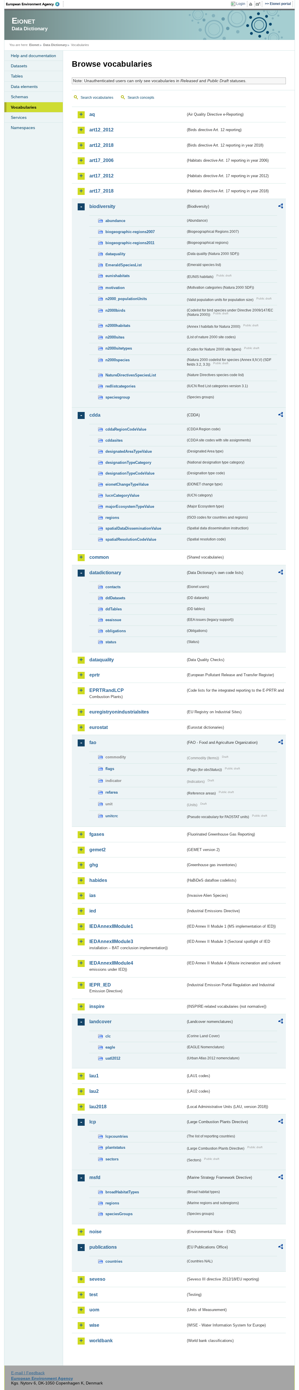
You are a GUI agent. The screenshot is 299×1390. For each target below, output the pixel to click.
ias (92, 895)
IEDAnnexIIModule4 (111, 963)
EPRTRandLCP (106, 690)
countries (113, 1261)
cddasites (114, 440)
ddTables (113, 609)
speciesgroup (117, 397)
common (99, 557)
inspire (97, 1006)
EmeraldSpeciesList (123, 265)
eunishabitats (117, 276)
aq (92, 114)
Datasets (19, 66)
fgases (96, 834)
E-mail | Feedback (28, 1372)
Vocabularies (23, 107)
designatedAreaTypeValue (128, 451)
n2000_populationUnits (126, 299)
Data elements (24, 86)
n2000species (117, 360)
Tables (17, 76)
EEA (34, 4)
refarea (111, 792)
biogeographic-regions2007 (130, 232)
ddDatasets (115, 598)
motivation (115, 288)
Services (19, 117)
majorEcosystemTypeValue (129, 506)
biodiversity (102, 206)
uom (94, 1309)
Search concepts (141, 97)
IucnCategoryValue (122, 495)
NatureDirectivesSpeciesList (130, 375)
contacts (113, 587)
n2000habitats (117, 325)
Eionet (34, 45)
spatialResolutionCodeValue (130, 539)
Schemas (19, 96)
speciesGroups (119, 1214)
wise (94, 1325)
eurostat (98, 727)
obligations (115, 631)
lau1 (94, 1075)
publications (103, 1247)
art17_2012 (101, 175)
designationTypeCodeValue (129, 473)
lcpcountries (116, 1136)
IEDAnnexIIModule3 (111, 941)
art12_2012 (101, 129)
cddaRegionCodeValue (125, 429)
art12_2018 (101, 145)
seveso (97, 1279)
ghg (93, 864)
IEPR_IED (100, 984)
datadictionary (105, 572)
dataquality (115, 254)
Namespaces (23, 127)
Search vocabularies (97, 97)
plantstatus (115, 1147)
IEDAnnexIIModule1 (111, 926)
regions (112, 517)
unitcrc (111, 816)
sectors (112, 1159)
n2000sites (114, 337)
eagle (110, 1047)
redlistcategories (120, 386)
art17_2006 (101, 160)
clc (108, 1036)
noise (95, 1231)
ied (92, 910)
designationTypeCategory (128, 462)
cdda (94, 415)
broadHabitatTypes (122, 1192)
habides (98, 880)
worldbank (101, 1340)
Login (240, 4)
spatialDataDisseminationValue (133, 528)
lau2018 (98, 1106)
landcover (100, 1021)
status (110, 642)
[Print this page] (251, 4)
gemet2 (97, 849)
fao (92, 742)
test (93, 1294)
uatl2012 (112, 1058)
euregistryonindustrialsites (119, 711)
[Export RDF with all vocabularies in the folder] (280, 206)
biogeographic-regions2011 (129, 243)
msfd (94, 1177)
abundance (115, 221)
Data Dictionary (55, 45)
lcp (92, 1121)
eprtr (94, 674)
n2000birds (115, 310)
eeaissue (113, 620)
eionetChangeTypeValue (127, 484)
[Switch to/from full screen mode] (259, 4)
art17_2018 (101, 190)
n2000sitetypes (118, 348)
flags (109, 769)
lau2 (94, 1091)
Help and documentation (33, 55)
